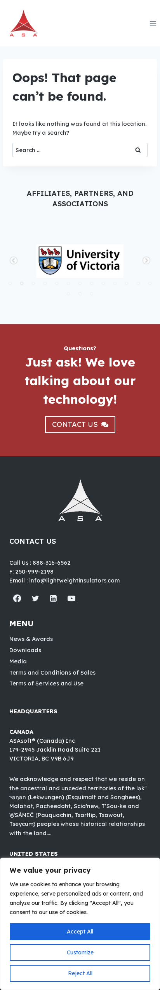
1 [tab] (10, 283)
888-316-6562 (52, 562)
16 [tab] (92, 294)
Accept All (80, 931)
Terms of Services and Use (46, 683)
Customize (80, 952)
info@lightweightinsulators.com (74, 580)
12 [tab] (138, 283)
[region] (80, 924)
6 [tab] (68, 283)
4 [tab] (45, 283)
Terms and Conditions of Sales (52, 672)
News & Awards (31, 638)
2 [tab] (22, 283)
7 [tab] (80, 283)
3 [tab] (33, 283)
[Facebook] (17, 598)
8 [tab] (92, 283)
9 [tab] (103, 283)
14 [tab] (68, 294)
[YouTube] (72, 598)
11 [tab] (126, 283)
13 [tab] (150, 283)
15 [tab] (80, 294)
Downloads (25, 650)
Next (146, 261)
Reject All (80, 973)
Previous (13, 261)
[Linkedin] (53, 598)
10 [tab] (115, 283)
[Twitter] (35, 598)
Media (18, 661)
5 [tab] (57, 283)
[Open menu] (153, 23)
